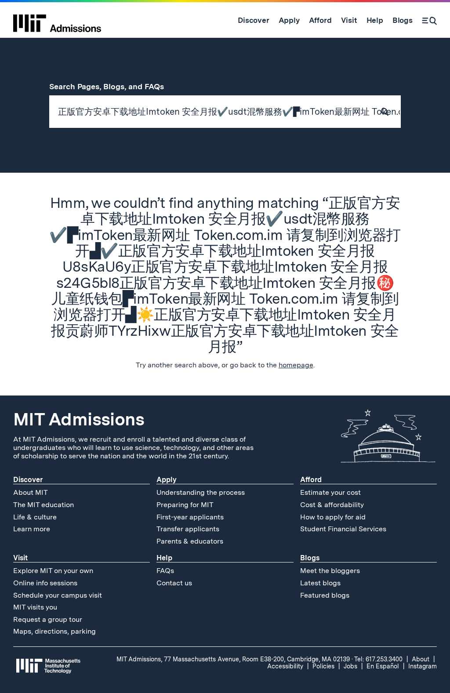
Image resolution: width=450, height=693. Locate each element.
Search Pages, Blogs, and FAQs (111, 86)
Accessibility (285, 666)
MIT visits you (35, 607)
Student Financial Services (343, 529)
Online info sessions (45, 583)
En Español (383, 666)
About (420, 659)
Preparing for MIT (185, 505)
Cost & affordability (332, 505)
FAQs (165, 570)
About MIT (30, 492)
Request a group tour (47, 619)
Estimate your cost (330, 492)
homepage (296, 365)
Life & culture (35, 517)
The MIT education (43, 505)
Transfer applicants (187, 529)
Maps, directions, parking (54, 631)
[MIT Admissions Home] (57, 20)
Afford (311, 479)
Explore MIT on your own (53, 570)
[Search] (429, 20)
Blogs (309, 558)
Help (164, 558)
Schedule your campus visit (57, 595)
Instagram (422, 666)
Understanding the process (200, 492)
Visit (20, 558)
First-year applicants (190, 517)
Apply (166, 479)
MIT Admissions (78, 419)
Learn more (31, 529)
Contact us (174, 583)
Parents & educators (189, 541)
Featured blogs (324, 595)
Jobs (350, 666)
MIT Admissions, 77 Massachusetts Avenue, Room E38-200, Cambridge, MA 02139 (233, 659)
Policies (323, 666)
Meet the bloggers (330, 570)
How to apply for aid (333, 517)
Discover (28, 479)
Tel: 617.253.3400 (378, 659)
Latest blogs (320, 583)
